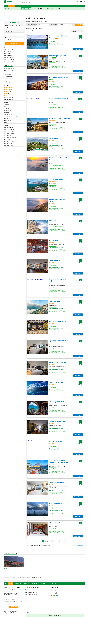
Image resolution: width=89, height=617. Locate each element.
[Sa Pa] (14, 567)
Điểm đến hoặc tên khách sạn (13, 25)
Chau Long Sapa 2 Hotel (57, 402)
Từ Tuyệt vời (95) (8, 76)
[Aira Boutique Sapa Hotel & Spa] (37, 62)
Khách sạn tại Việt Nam (15, 12)
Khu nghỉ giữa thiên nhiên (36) (11, 116)
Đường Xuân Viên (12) (9, 143)
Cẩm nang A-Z (52, 8)
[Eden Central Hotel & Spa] (37, 327)
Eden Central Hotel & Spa (57, 321)
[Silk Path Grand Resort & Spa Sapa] (37, 164)
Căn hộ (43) (6, 108)
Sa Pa (11, 6)
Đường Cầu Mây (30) (8, 135)
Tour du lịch (21, 6)
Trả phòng (8, 37)
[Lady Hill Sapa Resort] (37, 185)
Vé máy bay (41, 6)
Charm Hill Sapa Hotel (56, 482)
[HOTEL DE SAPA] (37, 266)
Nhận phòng (9, 31)
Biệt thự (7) (6, 112)
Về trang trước (53, 583)
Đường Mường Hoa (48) (9, 57)
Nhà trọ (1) (6, 122)
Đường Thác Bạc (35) (8, 61)
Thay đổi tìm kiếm (79, 545)
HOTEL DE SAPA (54, 260)
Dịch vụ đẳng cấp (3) (8, 49)
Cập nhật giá (80, 24)
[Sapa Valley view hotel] (37, 509)
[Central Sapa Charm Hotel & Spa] (37, 98)
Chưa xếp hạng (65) (8, 97)
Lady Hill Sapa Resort (56, 179)
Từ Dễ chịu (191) (7, 82)
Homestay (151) (7, 110)
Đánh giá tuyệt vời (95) (9, 51)
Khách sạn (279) (7, 104)
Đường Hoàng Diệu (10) (9, 145)
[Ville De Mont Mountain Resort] (37, 205)
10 (62, 541)
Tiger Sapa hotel (54, 301)
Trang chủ (6, 12)
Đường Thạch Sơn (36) (9, 59)
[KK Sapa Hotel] (37, 227)
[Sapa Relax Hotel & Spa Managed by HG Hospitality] (37, 467)
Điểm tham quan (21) (40, 8)
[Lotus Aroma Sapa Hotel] (37, 427)
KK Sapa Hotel (54, 221)
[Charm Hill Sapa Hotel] (37, 488)
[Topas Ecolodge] (37, 144)
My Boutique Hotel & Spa (57, 362)
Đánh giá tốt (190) (8, 55)
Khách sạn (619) (27, 8)
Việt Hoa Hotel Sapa (56, 523)
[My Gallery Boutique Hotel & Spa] (37, 347)
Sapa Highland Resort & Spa (58, 77)
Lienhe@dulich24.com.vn (32, 592)
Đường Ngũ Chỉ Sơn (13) (9, 141)
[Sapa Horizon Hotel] (37, 440)
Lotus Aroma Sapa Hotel (57, 421)
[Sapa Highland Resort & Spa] (37, 83)
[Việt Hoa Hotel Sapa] (37, 529)
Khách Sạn (31, 6)
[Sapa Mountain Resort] (37, 246)
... (64, 541)
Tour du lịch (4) (15, 8)
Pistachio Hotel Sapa (56, 382)
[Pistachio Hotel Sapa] (37, 388)
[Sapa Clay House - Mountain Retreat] (37, 42)
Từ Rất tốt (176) (7, 78)
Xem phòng (77, 49)
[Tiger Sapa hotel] (37, 307)
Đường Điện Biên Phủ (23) (10, 137)
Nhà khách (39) (7, 120)
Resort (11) (6, 106)
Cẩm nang (49, 6)
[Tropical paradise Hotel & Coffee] (37, 279)
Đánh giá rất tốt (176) (9, 53)
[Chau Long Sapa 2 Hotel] (37, 408)
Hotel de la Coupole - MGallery (59, 118)
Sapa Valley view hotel (56, 503)
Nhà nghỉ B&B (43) (8, 114)
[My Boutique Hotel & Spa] (37, 368)
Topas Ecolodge (54, 138)
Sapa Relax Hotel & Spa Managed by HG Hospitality (58, 462)
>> (66, 541)
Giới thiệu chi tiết (14, 606)
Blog (60, 8)
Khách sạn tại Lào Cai (26, 12)
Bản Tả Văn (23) (7, 139)
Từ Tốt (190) (6, 80)
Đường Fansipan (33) (9, 133)
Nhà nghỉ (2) (7, 118)
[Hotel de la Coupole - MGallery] (37, 124)
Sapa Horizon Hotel (55, 441)
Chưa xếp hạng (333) (8, 99)
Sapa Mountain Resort (56, 240)
